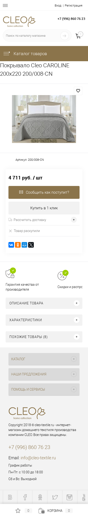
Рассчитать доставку (30, 220)
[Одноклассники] (18, 245)
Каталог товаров (30, 53)
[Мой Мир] (24, 245)
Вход (58, 5)
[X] (31, 245)
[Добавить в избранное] (78, 91)
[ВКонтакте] (11, 245)
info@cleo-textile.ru (38, 457)
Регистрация (73, 5)
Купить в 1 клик (44, 208)
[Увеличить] (44, 119)
